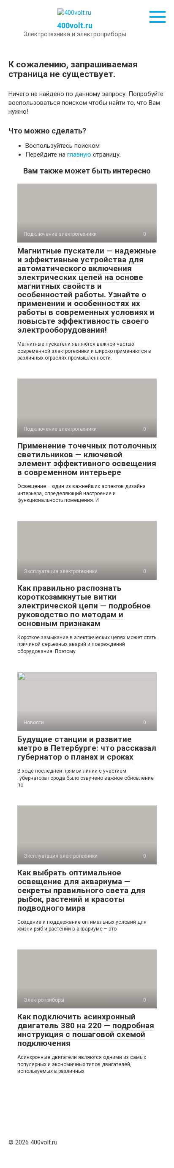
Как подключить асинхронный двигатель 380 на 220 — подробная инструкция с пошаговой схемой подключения (85, 1030)
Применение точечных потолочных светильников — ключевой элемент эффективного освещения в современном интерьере (87, 459)
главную (79, 154)
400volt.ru (74, 25)
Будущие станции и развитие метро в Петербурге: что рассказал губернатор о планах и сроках (86, 748)
